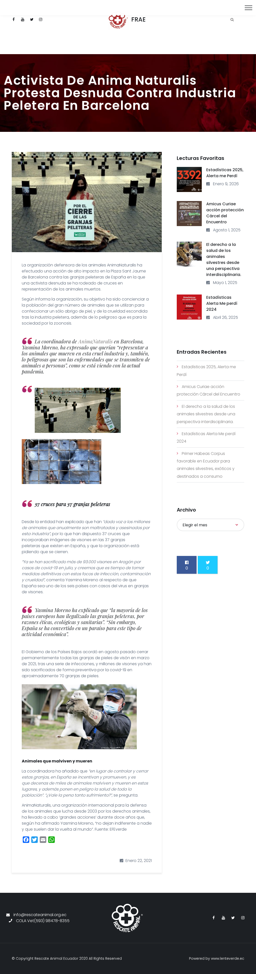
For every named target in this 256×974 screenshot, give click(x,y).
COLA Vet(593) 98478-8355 (43, 921)
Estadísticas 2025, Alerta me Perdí (225, 173)
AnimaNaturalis (95, 341)
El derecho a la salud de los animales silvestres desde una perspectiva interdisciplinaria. (223, 259)
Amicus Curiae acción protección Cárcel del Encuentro (225, 213)
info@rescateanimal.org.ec (40, 915)
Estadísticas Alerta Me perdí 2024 (221, 303)
